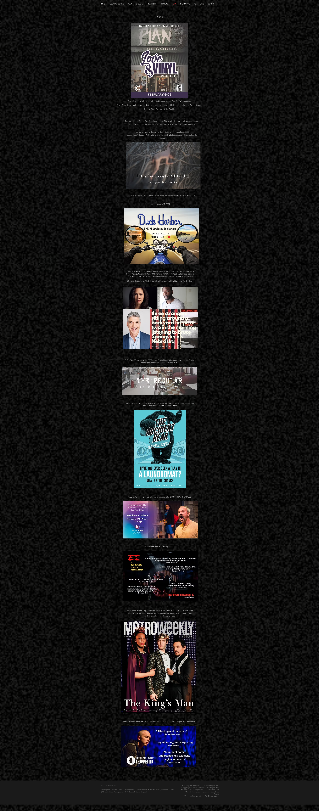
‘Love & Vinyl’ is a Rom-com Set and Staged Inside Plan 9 (152, 101)
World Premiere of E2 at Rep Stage (159, 547)
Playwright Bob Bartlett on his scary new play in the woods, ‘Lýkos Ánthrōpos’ (166, 195)
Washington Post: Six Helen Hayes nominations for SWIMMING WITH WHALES (159, 497)
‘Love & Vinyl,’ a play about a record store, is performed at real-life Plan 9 (148, 105)
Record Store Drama (153, 109)
